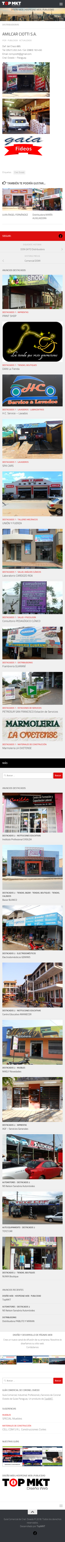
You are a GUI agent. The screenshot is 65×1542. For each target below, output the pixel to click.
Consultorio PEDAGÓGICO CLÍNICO (21, 621)
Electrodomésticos (26, 953)
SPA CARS (8, 465)
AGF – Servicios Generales (15, 1128)
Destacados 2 (8, 836)
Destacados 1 (9, 312)
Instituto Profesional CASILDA (17, 839)
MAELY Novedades (11, 1071)
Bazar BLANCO (9, 900)
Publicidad (36, 1296)
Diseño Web (7, 1296)
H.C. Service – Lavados (15, 413)
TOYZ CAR (7, 1231)
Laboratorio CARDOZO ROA (17, 575)
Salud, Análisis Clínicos (29, 572)
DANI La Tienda (10, 368)
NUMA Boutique (10, 1276)
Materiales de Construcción (32, 744)
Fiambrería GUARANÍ (14, 666)
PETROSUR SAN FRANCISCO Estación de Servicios (30, 711)
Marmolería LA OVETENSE (17, 748)
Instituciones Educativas (29, 836)
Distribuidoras (10, 24)
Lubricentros (37, 409)
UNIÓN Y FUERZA (12, 523)
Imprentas (23, 312)
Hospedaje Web (22, 1296)
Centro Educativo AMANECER (16, 1014)
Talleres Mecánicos (28, 519)
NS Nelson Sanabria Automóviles (18, 1186)
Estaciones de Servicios (29, 708)
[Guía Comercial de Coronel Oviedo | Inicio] (14, 4)
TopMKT (6, 1299)
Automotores (8, 1182)
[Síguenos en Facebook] (61, 236)
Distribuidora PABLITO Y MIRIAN (18, 1321)
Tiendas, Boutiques (27, 365)
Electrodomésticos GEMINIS (16, 957)
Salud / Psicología (27, 617)
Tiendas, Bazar (24, 893)
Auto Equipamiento (11, 1227)
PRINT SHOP (9, 316)
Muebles (21, 1068)
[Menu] (61, 4)
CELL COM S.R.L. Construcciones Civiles (24, 1429)
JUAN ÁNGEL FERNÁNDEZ (15, 214)
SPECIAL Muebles (12, 1418)
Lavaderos (23, 409)
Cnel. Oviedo (19, 172)
